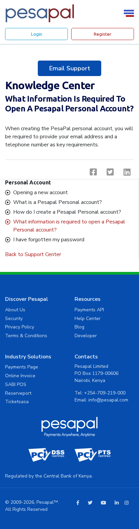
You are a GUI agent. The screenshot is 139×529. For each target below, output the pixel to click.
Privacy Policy (19, 327)
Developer (86, 335)
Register (102, 34)
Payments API (89, 310)
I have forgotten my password (48, 239)
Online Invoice (20, 376)
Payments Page (21, 367)
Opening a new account (40, 192)
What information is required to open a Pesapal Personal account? (69, 226)
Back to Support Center (33, 254)
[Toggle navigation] (130, 13)
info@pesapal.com (108, 400)
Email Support (69, 68)
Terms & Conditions (26, 335)
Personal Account (28, 182)
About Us (15, 310)
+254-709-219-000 (105, 393)
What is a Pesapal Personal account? (57, 202)
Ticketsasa (17, 401)
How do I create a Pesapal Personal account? (67, 212)
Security (14, 318)
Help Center (88, 318)
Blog (79, 327)
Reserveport (18, 393)
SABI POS (15, 384)
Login (36, 34)
